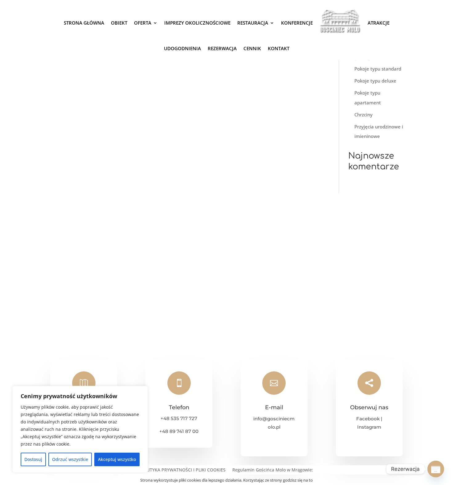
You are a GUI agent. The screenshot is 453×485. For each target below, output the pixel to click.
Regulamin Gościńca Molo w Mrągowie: (272, 470)
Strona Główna (84, 23)
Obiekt (119, 23)
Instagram (369, 427)
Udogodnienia (182, 48)
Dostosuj (33, 459)
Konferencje (297, 23)
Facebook (368, 419)
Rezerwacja (222, 48)
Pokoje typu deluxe (375, 81)
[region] (80, 429)
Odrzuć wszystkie (70, 459)
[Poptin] (435, 469)
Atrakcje (379, 23)
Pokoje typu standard (377, 69)
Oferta (142, 23)
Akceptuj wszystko (117, 459)
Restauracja (252, 23)
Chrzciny (363, 114)
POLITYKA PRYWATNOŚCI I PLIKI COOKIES (183, 470)
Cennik (252, 48)
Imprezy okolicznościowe (197, 23)
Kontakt (278, 48)
